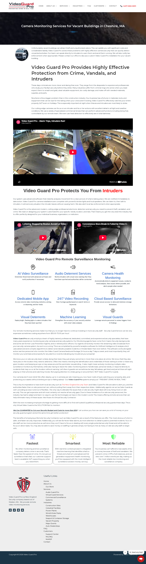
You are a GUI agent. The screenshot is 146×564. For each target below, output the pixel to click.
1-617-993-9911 (129, 6)
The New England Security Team (75, 385)
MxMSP (49, 539)
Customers (99, 6)
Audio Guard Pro (52, 492)
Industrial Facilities (53, 508)
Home (41, 6)
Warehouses (51, 516)
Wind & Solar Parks (53, 513)
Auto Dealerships (53, 526)
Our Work (50, 487)
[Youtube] (22, 510)
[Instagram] (18, 510)
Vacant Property (52, 521)
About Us (50, 6)
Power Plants (51, 511)
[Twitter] (14, 510)
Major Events (51, 523)
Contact (113, 6)
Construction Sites (53, 505)
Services (64, 6)
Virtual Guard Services (54, 495)
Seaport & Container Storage (57, 518)
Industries (77, 6)
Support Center (52, 534)
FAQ (89, 6)
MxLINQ (49, 537)
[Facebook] (10, 510)
